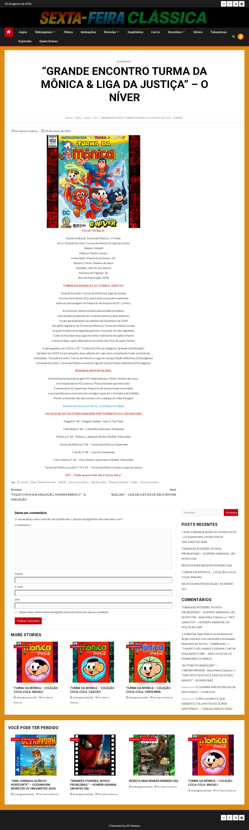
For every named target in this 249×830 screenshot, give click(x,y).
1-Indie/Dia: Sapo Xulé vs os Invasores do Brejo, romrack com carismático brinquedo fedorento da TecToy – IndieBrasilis (208, 638)
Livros (155, 32)
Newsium (116, 825)
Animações (88, 32)
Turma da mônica (149, 482)
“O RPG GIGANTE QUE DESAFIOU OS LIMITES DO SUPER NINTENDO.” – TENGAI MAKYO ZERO (207, 703)
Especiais (25, 41)
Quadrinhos (135, 32)
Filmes (68, 32)
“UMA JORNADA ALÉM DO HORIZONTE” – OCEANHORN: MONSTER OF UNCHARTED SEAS (209, 536)
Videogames (43, 32)
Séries (198, 32)
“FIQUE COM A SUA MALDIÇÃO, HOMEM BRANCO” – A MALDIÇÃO (48, 494)
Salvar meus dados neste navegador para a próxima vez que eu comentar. (64, 612)
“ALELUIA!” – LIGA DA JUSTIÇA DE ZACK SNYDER (143, 492)
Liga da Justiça (98, 482)
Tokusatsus (218, 32)
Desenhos (175, 32)
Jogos (22, 32)
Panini (134, 482)
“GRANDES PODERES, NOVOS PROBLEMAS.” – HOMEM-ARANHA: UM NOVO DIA (208, 553)
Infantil (62, 482)
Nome (19, 573)
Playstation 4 (29, 739)
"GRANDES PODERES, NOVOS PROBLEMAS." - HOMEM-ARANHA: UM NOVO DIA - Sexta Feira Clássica (208, 612)
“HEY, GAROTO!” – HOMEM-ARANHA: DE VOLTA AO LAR (208, 622)
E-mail (19, 586)
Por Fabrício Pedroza (26, 131)
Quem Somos (48, 41)
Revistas (110, 32)
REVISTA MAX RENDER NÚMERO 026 (207, 565)
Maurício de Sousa (119, 482)
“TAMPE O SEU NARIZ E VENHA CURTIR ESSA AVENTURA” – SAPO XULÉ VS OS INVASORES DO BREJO (209, 653)
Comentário (23, 525)
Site (17, 599)
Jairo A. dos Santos (78, 482)
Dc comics (22, 482)
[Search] (233, 36)
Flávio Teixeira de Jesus (43, 482)
